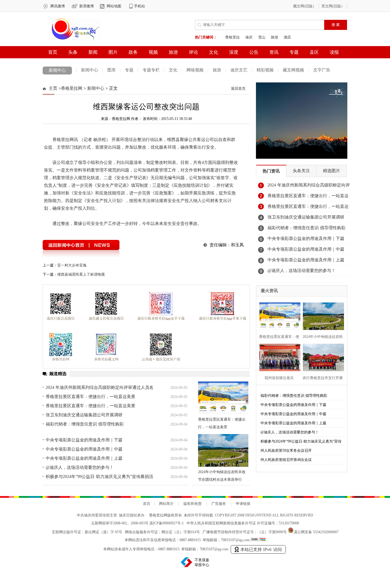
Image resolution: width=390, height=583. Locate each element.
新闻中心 (57, 70)
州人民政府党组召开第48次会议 (286, 460)
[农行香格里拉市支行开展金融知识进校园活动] (321, 356)
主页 (53, 88)
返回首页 (238, 88)
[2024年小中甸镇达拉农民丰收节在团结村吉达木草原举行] (223, 450)
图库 (111, 70)
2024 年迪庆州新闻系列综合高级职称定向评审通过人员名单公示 (309, 187)
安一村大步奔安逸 (72, 265)
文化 (173, 70)
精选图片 (331, 170)
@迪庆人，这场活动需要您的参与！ (80, 467)
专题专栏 (151, 70)
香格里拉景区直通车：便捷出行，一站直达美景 (90, 396)
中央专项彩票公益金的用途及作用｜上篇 (84, 458)
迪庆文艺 (238, 70)
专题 (129, 70)
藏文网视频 (293, 70)
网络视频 (195, 70)
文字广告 (321, 70)
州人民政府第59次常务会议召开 (286, 450)
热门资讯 (271, 171)
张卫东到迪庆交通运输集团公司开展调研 (84, 415)
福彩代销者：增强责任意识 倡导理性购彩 (85, 424)
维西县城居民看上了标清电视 (81, 274)
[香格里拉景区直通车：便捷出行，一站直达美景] (223, 398)
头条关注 (301, 170)
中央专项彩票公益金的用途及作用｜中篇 (84, 449)
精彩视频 (265, 70)
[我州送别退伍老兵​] (278, 356)
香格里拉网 (71, 88)
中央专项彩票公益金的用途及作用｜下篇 (84, 440)
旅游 (217, 70)
